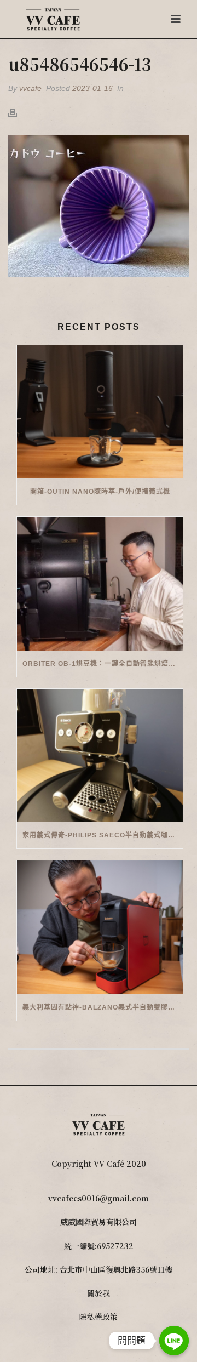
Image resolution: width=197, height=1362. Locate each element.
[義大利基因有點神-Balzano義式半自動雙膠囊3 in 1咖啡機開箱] (100, 927)
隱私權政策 (98, 1316)
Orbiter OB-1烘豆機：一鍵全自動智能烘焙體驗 (102, 664)
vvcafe (30, 88)
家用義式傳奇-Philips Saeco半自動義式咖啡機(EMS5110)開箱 (102, 835)
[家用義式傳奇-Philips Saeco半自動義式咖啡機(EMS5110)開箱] (100, 756)
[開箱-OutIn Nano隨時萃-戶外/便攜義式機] (100, 412)
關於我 (98, 1292)
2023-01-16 (92, 88)
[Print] (18, 112)
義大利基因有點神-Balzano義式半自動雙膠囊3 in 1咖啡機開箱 (102, 1007)
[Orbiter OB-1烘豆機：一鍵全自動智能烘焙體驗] (100, 584)
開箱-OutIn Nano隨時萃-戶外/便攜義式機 (100, 491)
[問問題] (174, 1340)
